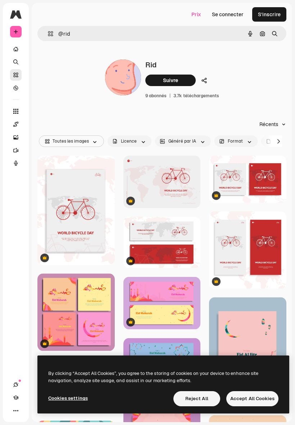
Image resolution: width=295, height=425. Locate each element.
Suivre (170, 80)
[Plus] (16, 410)
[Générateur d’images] (16, 137)
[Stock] (16, 75)
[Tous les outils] (16, 111)
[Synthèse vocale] (16, 163)
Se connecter (228, 14)
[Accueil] (16, 49)
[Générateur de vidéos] (16, 150)
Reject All (196, 398)
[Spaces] (16, 124)
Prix (196, 14)
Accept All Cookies (252, 398)
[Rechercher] (16, 62)
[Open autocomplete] (48, 33)
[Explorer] (16, 88)
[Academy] (16, 397)
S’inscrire (269, 14)
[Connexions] (16, 384)
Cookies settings (68, 398)
